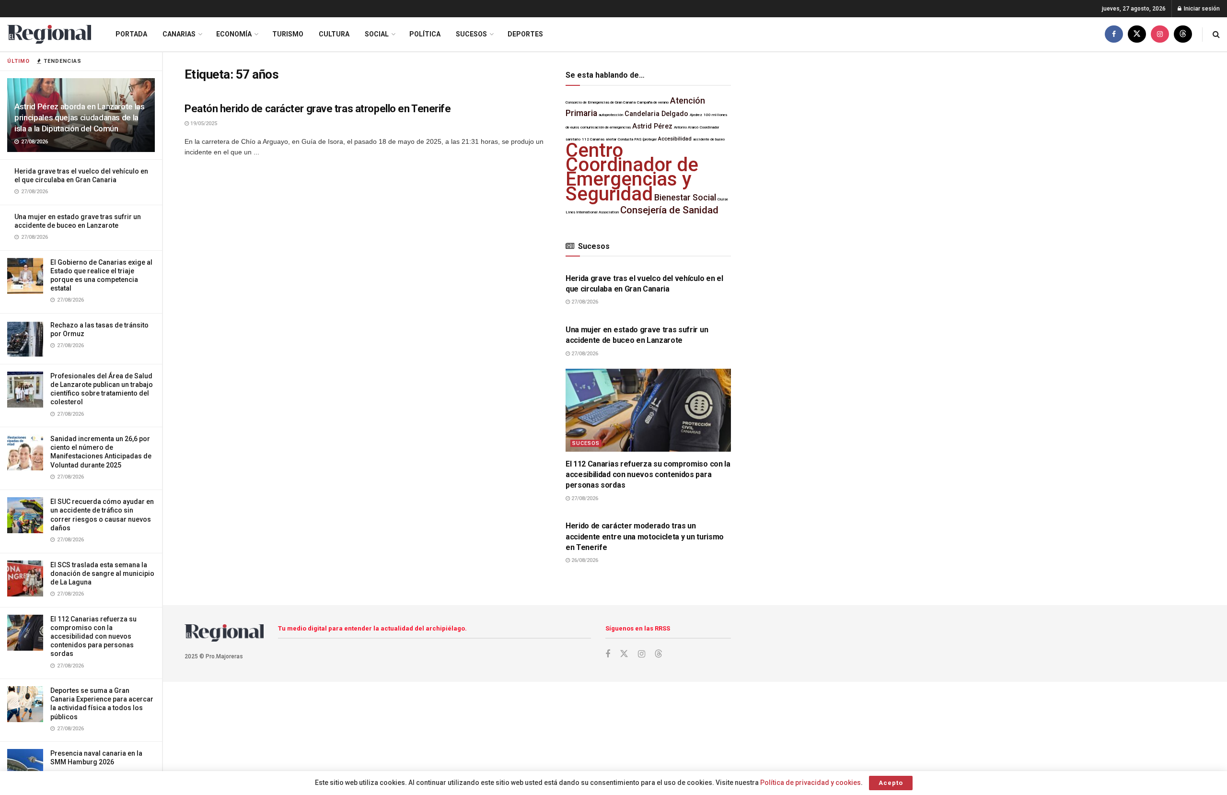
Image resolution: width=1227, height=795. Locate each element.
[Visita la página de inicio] (49, 34)
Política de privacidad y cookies (810, 782)
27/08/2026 (584, 302)
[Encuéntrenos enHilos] (1183, 34)
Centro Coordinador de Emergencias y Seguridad (632, 172)
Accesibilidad (675, 139)
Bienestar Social (685, 197)
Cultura (334, 34)
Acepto (891, 782)
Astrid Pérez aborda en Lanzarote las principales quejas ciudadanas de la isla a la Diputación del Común (79, 117)
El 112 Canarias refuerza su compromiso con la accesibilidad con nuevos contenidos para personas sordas (93, 636)
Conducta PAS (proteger (637, 139)
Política (424, 34)
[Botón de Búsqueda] (1216, 34)
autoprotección (611, 115)
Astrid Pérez (652, 126)
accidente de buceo (709, 139)
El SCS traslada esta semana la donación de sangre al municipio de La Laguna (102, 573)
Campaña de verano (653, 102)
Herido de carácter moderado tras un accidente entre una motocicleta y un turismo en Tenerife (645, 536)
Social (377, 34)
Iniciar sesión (1201, 8)
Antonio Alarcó (686, 127)
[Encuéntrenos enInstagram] (1160, 34)
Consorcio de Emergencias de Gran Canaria (601, 102)
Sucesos (471, 34)
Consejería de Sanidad (669, 210)
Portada (131, 34)
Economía (234, 34)
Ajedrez (696, 115)
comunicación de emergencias (605, 127)
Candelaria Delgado (656, 114)
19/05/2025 (203, 123)
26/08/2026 (584, 560)
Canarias (179, 34)
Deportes (525, 34)
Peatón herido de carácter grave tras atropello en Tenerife (318, 109)
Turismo (287, 34)
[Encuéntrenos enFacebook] (1114, 34)
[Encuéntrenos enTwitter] (1137, 34)
